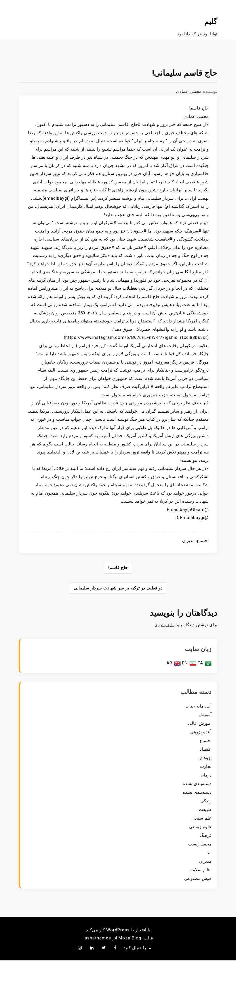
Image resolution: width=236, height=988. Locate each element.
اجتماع (203, 540)
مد (209, 852)
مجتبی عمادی (188, 91)
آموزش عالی (200, 723)
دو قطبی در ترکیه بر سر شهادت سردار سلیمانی (118, 588)
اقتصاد (206, 749)
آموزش (205, 714)
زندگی (206, 801)
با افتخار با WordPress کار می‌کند (118, 930)
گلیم (210, 21)
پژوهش (205, 757)
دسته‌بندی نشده (197, 783)
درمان (206, 775)
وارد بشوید (164, 624)
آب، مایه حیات (198, 706)
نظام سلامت (200, 869)
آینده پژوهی (201, 732)
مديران (188, 540)
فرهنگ (206, 835)
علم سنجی (201, 818)
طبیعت (205, 809)
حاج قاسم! (118, 567)
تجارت (206, 766)
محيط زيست (200, 844)
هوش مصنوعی (198, 878)
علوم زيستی (200, 826)
